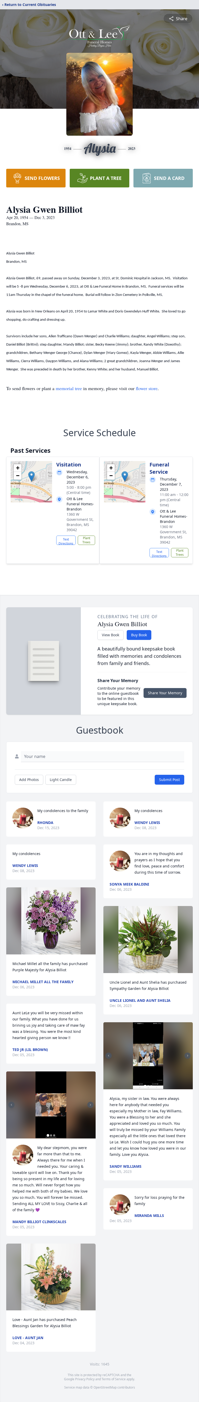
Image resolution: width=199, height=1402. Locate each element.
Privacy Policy (85, 1379)
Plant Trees (86, 540)
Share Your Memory (165, 692)
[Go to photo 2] (51, 1135)
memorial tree (69, 388)
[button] (31, 476)
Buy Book (139, 634)
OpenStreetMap (105, 1387)
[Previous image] (11, 1105)
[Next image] (90, 1105)
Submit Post (169, 779)
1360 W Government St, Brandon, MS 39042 (80, 522)
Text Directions (66, 541)
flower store (147, 388)
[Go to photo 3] (54, 1135)
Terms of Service (114, 1379)
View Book (110, 634)
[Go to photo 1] (48, 1135)
